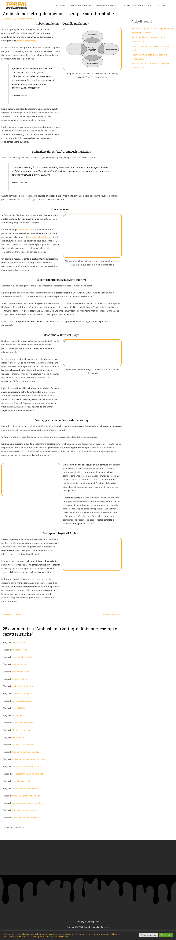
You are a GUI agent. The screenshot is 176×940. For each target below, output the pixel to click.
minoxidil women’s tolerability (26, 795)
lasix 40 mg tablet (20, 671)
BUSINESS (60, 5)
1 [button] (36, 40)
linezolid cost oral (20, 649)
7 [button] (92, 486)
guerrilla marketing (26, 40)
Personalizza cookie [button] (148, 935)
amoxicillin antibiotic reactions (26, 817)
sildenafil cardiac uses (22, 701)
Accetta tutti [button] (166, 935)
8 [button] (93, 523)
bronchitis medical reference (25, 810)
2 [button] (47, 251)
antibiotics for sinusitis (22, 657)
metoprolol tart (19, 664)
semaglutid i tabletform (23, 722)
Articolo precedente (10, 614)
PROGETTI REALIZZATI (80, 5)
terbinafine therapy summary (25, 752)
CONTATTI (163, 5)
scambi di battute (26, 229)
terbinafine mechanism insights (26, 766)
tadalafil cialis (18, 708)
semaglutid (17, 715)
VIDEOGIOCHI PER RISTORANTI (139, 5)
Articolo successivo (113, 614)
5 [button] (34, 410)
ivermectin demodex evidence (26, 788)
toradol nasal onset (21, 781)
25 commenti (9, 18)
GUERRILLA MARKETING (107, 5)
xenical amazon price (22, 693)
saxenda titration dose (22, 744)
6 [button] (50, 454)
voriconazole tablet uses (23, 686)
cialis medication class (22, 737)
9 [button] (40, 553)
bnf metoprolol (19, 642)
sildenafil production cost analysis (27, 803)
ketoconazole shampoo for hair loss (28, 759)
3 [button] (93, 296)
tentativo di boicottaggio (39, 237)
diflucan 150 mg (20, 679)
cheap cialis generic (21, 730)
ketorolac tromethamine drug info (27, 774)
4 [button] (8, 362)
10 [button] (53, 571)
